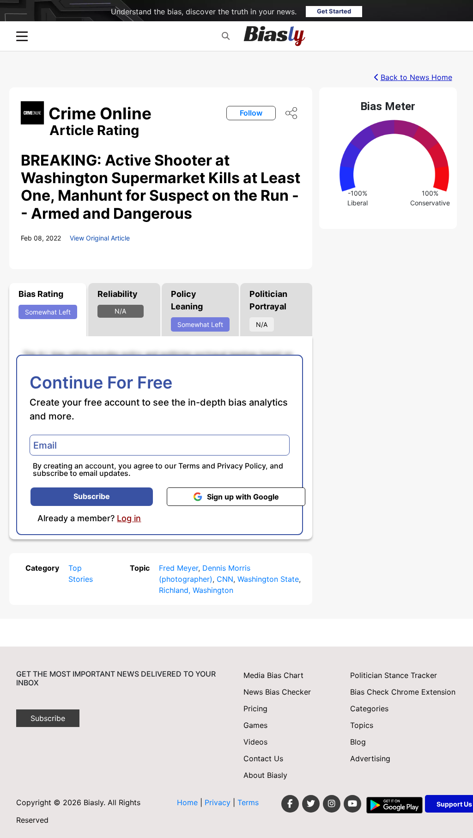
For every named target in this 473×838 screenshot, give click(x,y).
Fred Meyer (178, 568)
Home (187, 802)
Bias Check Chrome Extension (402, 691)
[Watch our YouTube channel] (352, 804)
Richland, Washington (196, 590)
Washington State (268, 579)
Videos (255, 741)
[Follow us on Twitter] (311, 804)
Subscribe (91, 496)
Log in (129, 518)
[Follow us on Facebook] (290, 804)
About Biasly (265, 775)
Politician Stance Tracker (393, 675)
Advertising (370, 758)
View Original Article (100, 238)
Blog (358, 741)
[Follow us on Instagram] (331, 804)
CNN (225, 579)
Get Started (334, 11)
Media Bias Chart (273, 675)
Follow (251, 112)
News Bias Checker (277, 691)
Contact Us (263, 758)
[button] (226, 36)
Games (255, 725)
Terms (189, 465)
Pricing (255, 708)
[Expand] (22, 36)
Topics (361, 725)
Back (416, 77)
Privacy (219, 802)
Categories (369, 708)
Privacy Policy (241, 465)
